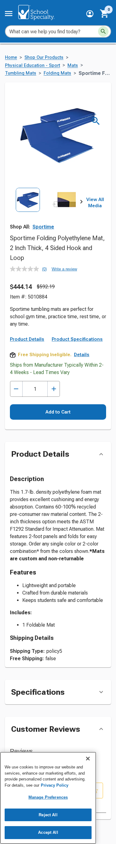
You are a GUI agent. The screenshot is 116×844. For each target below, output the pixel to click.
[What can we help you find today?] (103, 31)
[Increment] (53, 389)
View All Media (95, 202)
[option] (28, 209)
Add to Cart (58, 412)
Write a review (64, 269)
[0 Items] (105, 14)
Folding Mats (57, 73)
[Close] (88, 758)
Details (81, 354)
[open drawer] (8, 13)
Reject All (48, 815)
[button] (90, 14)
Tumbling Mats (20, 73)
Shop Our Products (43, 57)
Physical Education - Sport (32, 65)
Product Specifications (77, 339)
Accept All (48, 832)
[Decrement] (16, 389)
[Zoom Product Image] (95, 121)
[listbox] (45, 209)
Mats (72, 65)
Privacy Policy (54, 785)
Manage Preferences (48, 797)
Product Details (27, 339)
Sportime (43, 227)
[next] (81, 203)
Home (11, 57)
